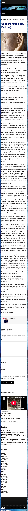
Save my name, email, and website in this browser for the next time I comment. (13, 377)
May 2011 (3, 489)
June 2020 (3, 455)
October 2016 (4, 466)
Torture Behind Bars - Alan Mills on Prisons (10, 418)
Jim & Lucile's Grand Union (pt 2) (8, 421)
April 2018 (3, 459)
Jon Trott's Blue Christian (15, 507)
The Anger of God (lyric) (6, 431)
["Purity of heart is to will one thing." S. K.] (14, 8)
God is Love (9, 19)
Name (2, 355)
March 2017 (3, 461)
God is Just (3, 19)
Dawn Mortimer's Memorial (7, 416)
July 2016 (3, 468)
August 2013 (4, 483)
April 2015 (3, 474)
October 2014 (4, 476)
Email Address (4, 362)
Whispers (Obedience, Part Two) (12, 25)
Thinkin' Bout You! (7, 413)
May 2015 (3, 473)
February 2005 (4, 492)
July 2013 (3, 484)
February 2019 (4, 458)
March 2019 (3, 456)
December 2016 (4, 464)
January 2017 (4, 463)
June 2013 (3, 486)
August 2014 (4, 479)
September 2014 (4, 478)
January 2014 (4, 481)
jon (3, 31)
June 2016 (3, 469)
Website (3, 369)
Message (3, 340)
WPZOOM (9, 510)
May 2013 (3, 488)
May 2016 (3, 471)
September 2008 (5, 491)
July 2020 (3, 453)
